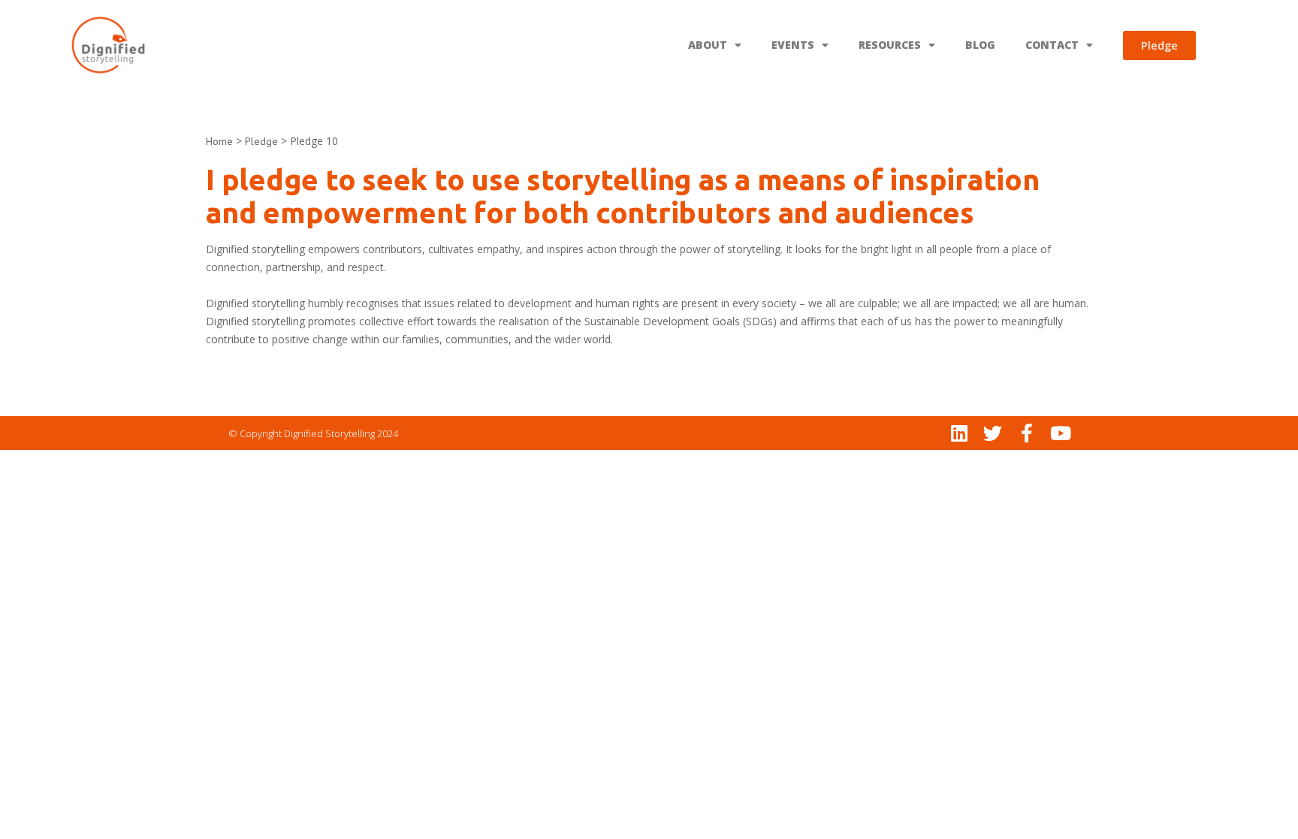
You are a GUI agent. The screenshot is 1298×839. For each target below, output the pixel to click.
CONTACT (1052, 45)
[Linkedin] (958, 433)
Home (219, 141)
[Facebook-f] (1026, 433)
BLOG (980, 45)
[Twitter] (992, 433)
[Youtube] (1060, 433)
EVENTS (792, 45)
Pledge (261, 141)
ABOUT (707, 45)
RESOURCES (890, 45)
